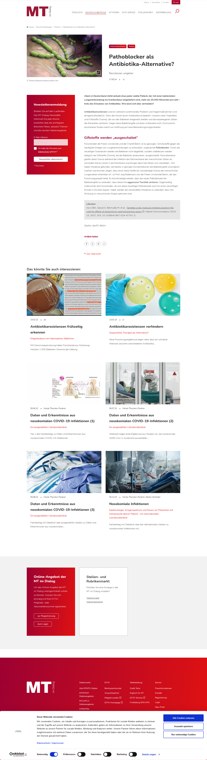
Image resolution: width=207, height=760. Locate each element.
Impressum (58, 743)
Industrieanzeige (95, 601)
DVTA (107, 682)
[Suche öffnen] (177, 11)
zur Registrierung (46, 616)
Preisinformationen (163, 688)
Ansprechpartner (111, 693)
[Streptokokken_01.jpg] (64, 56)
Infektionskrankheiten (117, 46)
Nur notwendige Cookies (183, 734)
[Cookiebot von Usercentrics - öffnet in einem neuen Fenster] (18, 754)
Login (157, 702)
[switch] (78, 753)
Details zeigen (149, 754)
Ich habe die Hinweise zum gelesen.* (50, 150)
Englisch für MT (137, 693)
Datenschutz (43, 743)
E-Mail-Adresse (40, 137)
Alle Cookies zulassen (183, 718)
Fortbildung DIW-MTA (140, 702)
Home (31, 27)
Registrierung (161, 697)
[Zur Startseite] (39, 11)
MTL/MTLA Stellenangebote (86, 703)
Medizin (131, 46)
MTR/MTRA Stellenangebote (86, 711)
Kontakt (166, 2)
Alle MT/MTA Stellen (88, 688)
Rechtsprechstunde (112, 688)
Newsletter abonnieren (51, 159)
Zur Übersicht (93, 253)
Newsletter (156, 2)
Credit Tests (135, 688)
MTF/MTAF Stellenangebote (86, 695)
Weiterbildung (136, 682)
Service (158, 682)
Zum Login (42, 624)
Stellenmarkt (93, 598)
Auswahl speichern (183, 726)
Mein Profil (160, 707)
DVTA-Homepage (112, 702)
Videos (146, 2)
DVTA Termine (136, 697)
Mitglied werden (111, 697)
